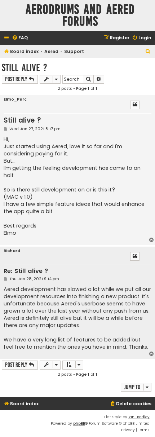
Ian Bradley (139, 417)
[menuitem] (20, 38)
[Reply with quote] (135, 105)
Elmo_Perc (15, 99)
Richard (12, 250)
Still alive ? (24, 67)
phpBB (79, 423)
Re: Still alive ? (26, 271)
